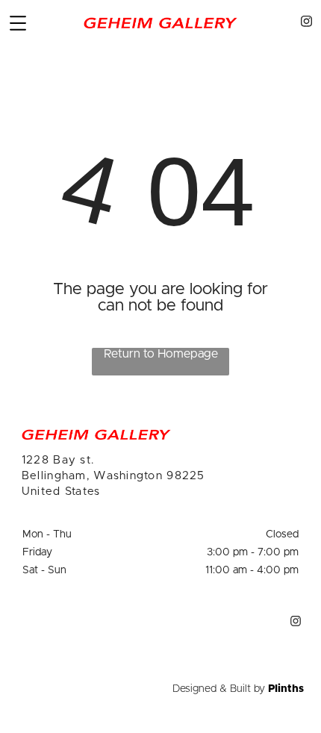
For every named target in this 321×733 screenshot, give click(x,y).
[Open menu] (18, 23)
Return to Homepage (161, 354)
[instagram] (306, 23)
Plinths (286, 689)
